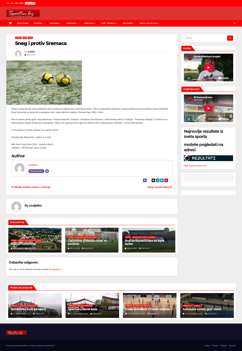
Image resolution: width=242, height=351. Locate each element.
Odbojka (89, 23)
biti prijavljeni (54, 269)
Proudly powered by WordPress (18, 346)
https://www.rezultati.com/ (195, 166)
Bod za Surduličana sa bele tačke (144, 242)
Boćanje (128, 23)
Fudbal (38, 23)
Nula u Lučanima (23, 244)
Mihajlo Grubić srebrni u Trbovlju (32, 187)
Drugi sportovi (149, 23)
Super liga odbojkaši (143, 305)
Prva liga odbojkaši (85, 305)
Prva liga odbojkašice (28, 305)
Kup (24, 37)
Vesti (30, 37)
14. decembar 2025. (137, 314)
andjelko (31, 52)
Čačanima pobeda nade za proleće (87, 242)
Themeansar (49, 346)
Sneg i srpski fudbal (158, 187)
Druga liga (187, 305)
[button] (235, 23)
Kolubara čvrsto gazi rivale (202, 309)
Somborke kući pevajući (28, 309)
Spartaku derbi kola (82, 309)
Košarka (55, 23)
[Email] (47, 171)
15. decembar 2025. (22, 314)
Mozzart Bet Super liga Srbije (30, 240)
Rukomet (72, 23)
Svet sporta (108, 23)
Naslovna (23, 23)
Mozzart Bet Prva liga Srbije (86, 237)
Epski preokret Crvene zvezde (147, 309)
